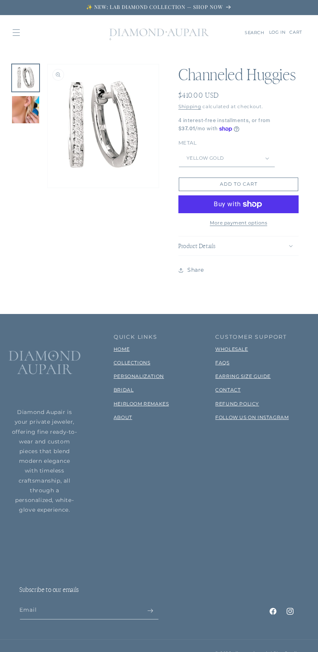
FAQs (222, 363)
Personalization (139, 376)
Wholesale (231, 349)
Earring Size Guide (243, 376)
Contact (227, 390)
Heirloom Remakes (141, 404)
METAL (187, 143)
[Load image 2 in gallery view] (26, 110)
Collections (132, 363)
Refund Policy (237, 404)
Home (122, 349)
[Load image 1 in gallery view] (26, 78)
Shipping (189, 106)
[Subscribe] (150, 611)
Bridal (124, 390)
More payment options (238, 223)
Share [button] (195, 269)
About (123, 417)
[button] (16, 32)
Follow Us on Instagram (252, 417)
